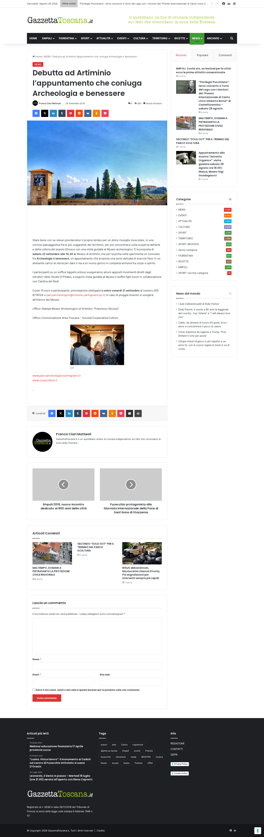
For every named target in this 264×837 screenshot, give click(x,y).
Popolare (202, 55)
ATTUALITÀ (103, 38)
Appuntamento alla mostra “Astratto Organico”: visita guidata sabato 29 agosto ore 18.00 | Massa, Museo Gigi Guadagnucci (212, 164)
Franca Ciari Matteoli (50, 103)
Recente (181, 55)
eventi (137, 750)
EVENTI (121, 38)
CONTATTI (177, 749)
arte (114, 744)
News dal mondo (188, 293)
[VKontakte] (87, 113)
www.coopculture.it (45, 380)
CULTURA (139, 38)
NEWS (196, 38)
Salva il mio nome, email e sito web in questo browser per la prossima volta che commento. (88, 689)
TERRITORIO (159, 38)
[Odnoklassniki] (96, 113)
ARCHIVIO (213, 38)
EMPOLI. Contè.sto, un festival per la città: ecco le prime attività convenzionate (203, 70)
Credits (101, 830)
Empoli (125, 750)
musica (159, 756)
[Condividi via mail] (129, 413)
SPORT (85, 38)
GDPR (174, 754)
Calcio (124, 744)
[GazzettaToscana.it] (60, 20)
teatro (126, 763)
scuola (115, 763)
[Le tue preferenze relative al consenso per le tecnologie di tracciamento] (257, 830)
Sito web (105, 674)
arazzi (104, 744)
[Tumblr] (62, 113)
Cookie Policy (180, 773)
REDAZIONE (177, 743)
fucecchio (106, 756)
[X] (44, 113)
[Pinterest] (70, 113)
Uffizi (150, 763)
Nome (37, 659)
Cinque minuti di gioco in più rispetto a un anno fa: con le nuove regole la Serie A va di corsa (203, 345)
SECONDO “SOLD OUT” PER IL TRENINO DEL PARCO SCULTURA (95, 547)
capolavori (138, 744)
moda (133, 756)
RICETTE (179, 38)
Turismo (138, 763)
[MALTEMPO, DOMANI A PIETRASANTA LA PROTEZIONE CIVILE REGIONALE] (52, 553)
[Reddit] (79, 113)
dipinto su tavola (109, 750)
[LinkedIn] (53, 113)
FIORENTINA (66, 38)
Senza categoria (187, 249)
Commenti (225, 55)
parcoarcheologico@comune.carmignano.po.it (75, 295)
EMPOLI (47, 38)
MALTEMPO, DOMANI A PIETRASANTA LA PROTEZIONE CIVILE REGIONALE (51, 571)
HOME (33, 38)
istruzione (121, 756)
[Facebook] (36, 113)
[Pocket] (105, 113)
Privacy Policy (180, 764)
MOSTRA (146, 756)
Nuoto (104, 763)
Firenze (149, 750)
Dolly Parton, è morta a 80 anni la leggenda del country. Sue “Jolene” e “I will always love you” (204, 313)
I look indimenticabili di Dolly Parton (198, 303)
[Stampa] (138, 413)
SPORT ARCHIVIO (188, 244)
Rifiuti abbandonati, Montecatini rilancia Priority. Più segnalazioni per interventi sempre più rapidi (141, 573)
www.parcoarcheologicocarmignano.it (56, 375)
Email (37, 674)
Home (38, 56)
